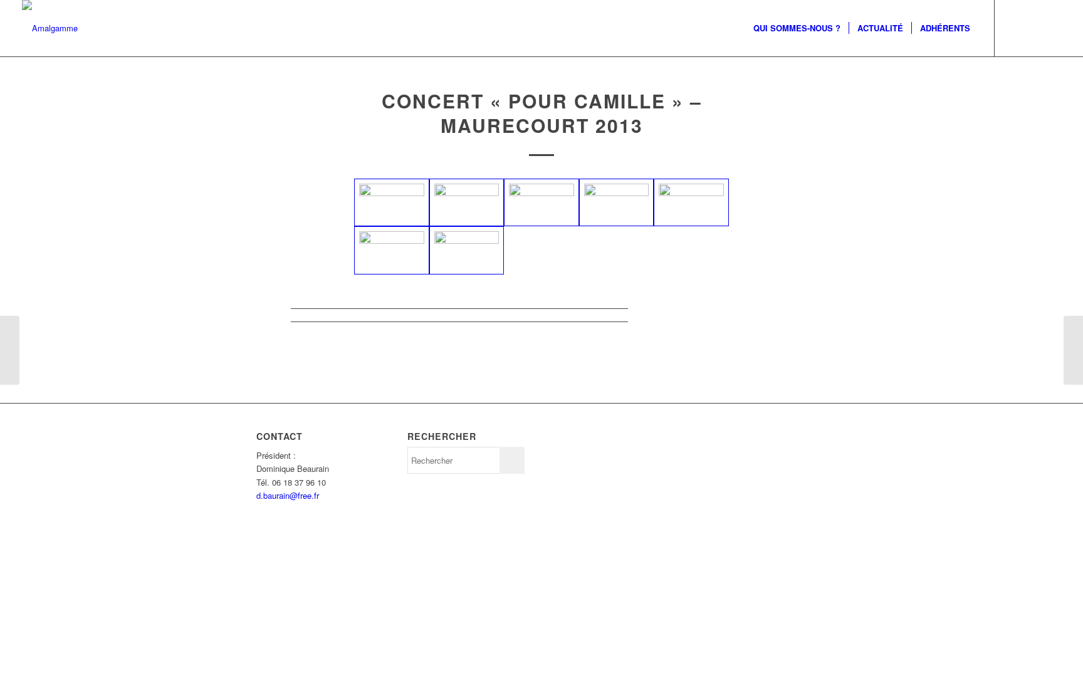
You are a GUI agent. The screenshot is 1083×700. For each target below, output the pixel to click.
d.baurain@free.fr (287, 495)
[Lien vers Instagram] (1014, 27)
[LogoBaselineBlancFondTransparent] (50, 28)
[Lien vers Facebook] (1032, 27)
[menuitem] (797, 28)
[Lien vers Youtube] (1051, 27)
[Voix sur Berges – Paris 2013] (9, 350)
